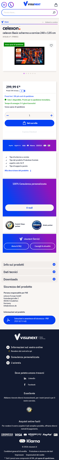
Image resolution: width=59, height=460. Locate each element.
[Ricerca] (54, 12)
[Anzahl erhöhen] (51, 115)
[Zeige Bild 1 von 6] (24, 73)
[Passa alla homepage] (29, 4)
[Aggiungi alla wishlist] (51, 45)
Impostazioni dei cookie (35, 455)
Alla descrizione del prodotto (17, 170)
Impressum (19, 455)
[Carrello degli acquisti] (56, 4)
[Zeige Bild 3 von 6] (28, 73)
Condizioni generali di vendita (15, 451)
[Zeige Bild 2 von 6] (26, 73)
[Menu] (4, 4)
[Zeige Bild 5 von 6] (32, 73)
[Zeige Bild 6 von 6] (35, 73)
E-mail (29, 207)
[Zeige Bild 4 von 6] (30, 73)
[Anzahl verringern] (7, 115)
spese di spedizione (46, 458)
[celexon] (29, 28)
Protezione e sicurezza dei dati (41, 451)
